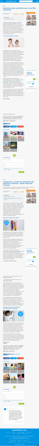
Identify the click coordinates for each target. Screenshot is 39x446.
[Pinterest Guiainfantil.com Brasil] (29, 88)
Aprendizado (20, 377)
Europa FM (29, 442)
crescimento (19, 206)
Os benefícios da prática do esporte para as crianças (6, 370)
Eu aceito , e (31, 82)
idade (22, 203)
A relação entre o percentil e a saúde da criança (13, 149)
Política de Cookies (6, 169)
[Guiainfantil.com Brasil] (11, 1)
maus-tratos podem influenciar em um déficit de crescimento (13, 81)
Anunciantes (18, 433)
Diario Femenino (26, 440)
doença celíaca (17, 251)
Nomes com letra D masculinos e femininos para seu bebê (29, 22)
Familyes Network (13, 440)
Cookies (14, 432)
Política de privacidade (20, 432)
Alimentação (6, 376)
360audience (22, 444)
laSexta (19, 442)
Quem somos (9, 432)
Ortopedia (5, 133)
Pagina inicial (5, 123)
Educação (12, 377)
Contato (13, 433)
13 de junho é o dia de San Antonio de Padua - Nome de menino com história (29, 16)
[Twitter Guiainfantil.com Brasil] (33, 88)
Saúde (4, 5)
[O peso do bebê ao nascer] (13, 134)
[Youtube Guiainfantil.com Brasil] (35, 88)
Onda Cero (24, 442)
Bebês (15, 354)
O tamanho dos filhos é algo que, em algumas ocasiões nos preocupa (12, 23)
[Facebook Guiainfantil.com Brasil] (27, 88)
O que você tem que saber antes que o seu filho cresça (13, 380)
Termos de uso (28, 432)
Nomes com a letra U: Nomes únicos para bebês (33, 22)
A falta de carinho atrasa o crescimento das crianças (20, 380)
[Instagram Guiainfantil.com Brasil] (31, 88)
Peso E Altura (6, 147)
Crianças (18, 354)
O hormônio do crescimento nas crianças (13, 370)
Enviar (21, 403)
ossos (11, 245)
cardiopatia (11, 251)
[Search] (31, 1)
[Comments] (22, 14)
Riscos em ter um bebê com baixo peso (20, 139)
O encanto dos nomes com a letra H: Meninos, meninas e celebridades (34, 17)
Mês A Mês (12, 145)
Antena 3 (14, 442)
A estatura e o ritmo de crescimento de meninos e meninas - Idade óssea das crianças (6, 137)
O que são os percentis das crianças (6, 149)
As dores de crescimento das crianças (20, 371)
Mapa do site (25, 433)
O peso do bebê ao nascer (13, 139)
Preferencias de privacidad (11, 168)
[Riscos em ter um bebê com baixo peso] (20, 134)
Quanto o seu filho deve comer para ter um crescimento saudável (6, 380)
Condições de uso (32, 82)
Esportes (5, 367)
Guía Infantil (20, 440)
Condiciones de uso (18, 168)
